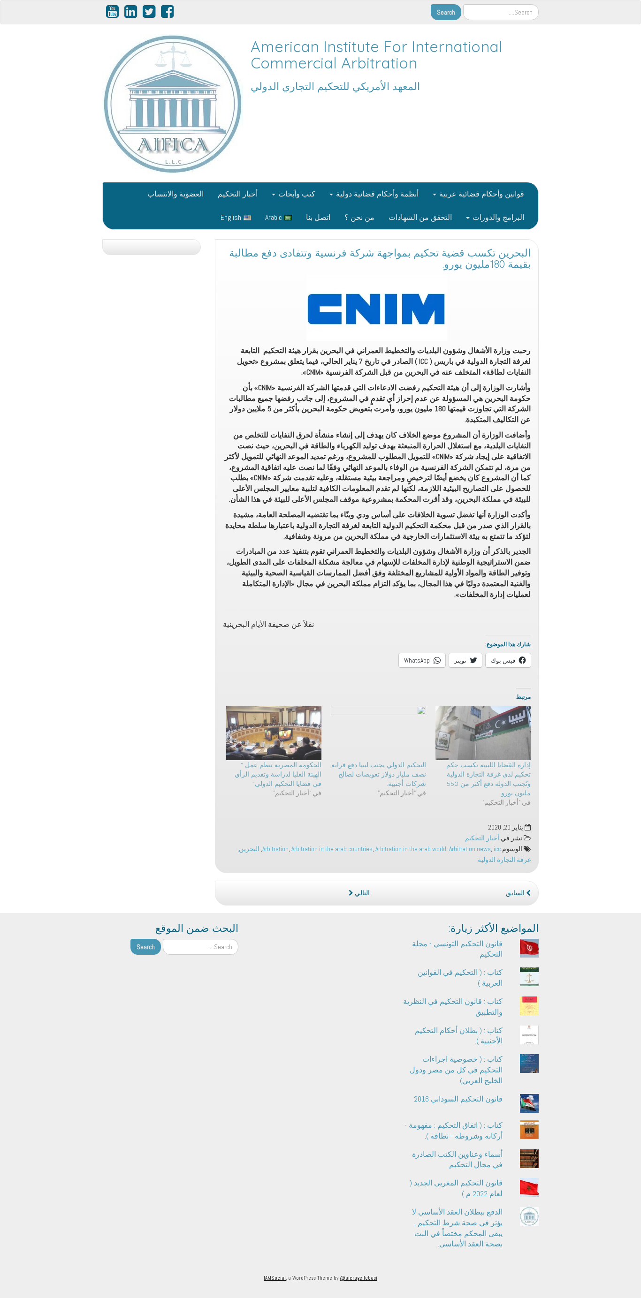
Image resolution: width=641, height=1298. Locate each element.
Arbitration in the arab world (410, 849)
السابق (516, 893)
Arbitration (275, 849)
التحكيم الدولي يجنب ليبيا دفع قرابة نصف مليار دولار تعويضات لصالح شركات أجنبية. (378, 774)
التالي (361, 893)
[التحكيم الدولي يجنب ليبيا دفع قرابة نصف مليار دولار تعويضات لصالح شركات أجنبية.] (378, 733)
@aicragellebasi (358, 1278)
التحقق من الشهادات (420, 217)
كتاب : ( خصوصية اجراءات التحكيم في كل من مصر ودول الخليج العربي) (456, 1070)
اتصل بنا (318, 217)
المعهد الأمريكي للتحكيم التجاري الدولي (335, 86)
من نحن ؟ (359, 217)
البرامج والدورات (497, 217)
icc (497, 849)
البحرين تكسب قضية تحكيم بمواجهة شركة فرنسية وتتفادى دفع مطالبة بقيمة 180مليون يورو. (380, 258)
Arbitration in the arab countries (332, 849)
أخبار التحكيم (238, 194)
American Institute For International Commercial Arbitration (377, 54)
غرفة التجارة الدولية (504, 860)
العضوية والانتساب (175, 194)
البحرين (249, 849)
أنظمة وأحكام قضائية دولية (376, 194)
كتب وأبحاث (295, 194)
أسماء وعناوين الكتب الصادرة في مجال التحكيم (457, 1159)
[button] (376, 308)
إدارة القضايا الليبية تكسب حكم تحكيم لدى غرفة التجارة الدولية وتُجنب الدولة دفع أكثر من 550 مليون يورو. (488, 779)
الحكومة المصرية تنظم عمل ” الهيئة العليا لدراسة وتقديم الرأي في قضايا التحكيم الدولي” (278, 774)
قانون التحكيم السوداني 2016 (458, 1099)
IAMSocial (275, 1278)
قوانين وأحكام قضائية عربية (480, 194)
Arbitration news (470, 849)
